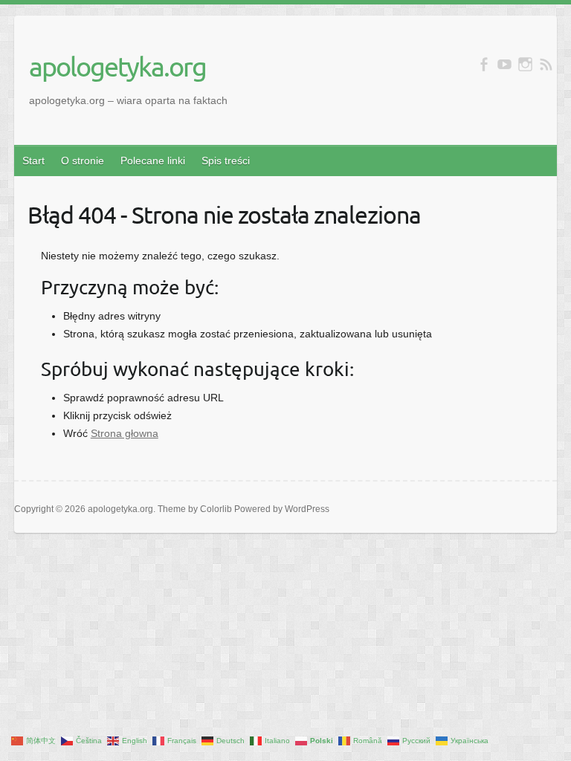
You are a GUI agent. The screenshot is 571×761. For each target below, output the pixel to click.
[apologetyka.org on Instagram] (525, 64)
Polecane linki (152, 160)
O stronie (82, 160)
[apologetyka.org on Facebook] (484, 64)
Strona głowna (124, 433)
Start (33, 160)
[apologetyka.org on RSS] (546, 64)
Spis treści (225, 160)
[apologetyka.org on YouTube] (504, 64)
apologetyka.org (117, 66)
